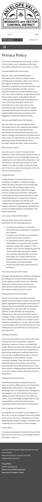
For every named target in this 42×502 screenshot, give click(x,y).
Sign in (21, 472)
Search (36, 34)
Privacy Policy (6, 464)
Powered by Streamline (10, 472)
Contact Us (33, 40)
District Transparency (9, 467)
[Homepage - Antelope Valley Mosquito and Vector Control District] (21, 16)
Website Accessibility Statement (13, 469)
